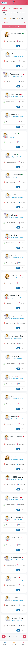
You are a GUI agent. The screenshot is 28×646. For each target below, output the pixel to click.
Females (21, 18)
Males (13, 18)
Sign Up (23, 644)
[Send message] (18, 46)
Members (14, 644)
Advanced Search (14, 27)
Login (4, 644)
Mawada (14, 2)
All (7, 18)
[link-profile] (14, 35)
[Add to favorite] (23, 46)
